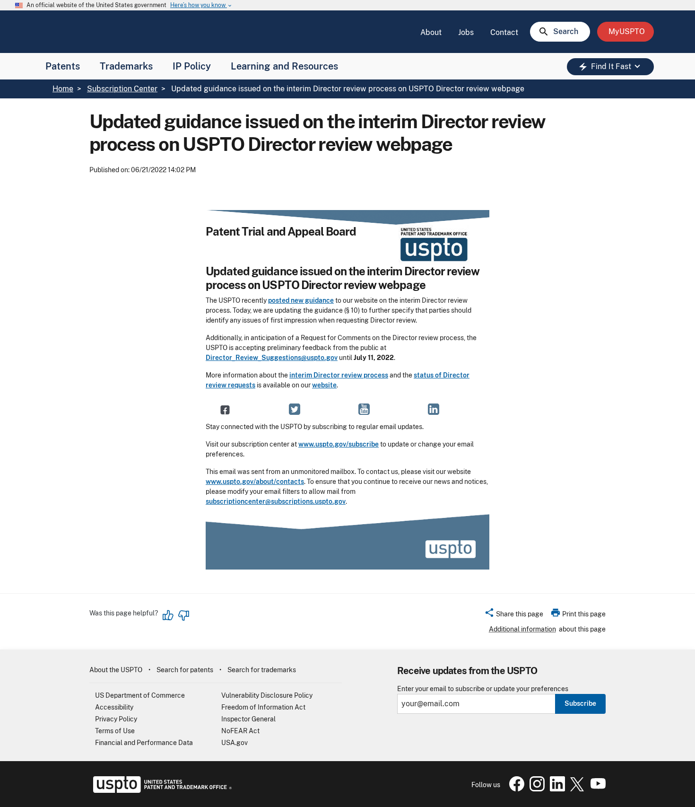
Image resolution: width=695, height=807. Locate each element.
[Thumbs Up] (168, 615)
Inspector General (248, 719)
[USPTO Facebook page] (514, 789)
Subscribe (580, 703)
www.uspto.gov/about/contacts (255, 481)
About (431, 32)
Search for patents (184, 670)
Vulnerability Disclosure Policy (267, 695)
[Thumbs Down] (183, 615)
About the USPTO (115, 670)
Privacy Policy (116, 719)
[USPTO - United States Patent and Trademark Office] (160, 790)
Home (62, 88)
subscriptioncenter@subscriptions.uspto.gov (276, 501)
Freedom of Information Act (263, 707)
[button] (513, 615)
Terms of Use (115, 731)
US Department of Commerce (140, 695)
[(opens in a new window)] (294, 409)
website (324, 385)
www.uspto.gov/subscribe (338, 444)
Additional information (522, 629)
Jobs (466, 32)
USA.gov (234, 742)
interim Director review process (338, 375)
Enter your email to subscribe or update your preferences (482, 689)
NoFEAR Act (240, 731)
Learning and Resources (284, 66)
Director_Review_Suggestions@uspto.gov (272, 357)
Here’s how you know (201, 5)
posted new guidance (301, 300)
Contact (504, 32)
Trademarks (126, 66)
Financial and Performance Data (144, 742)
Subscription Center (122, 88)
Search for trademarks (261, 670)
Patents (62, 66)
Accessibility (114, 707)
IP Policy (192, 66)
